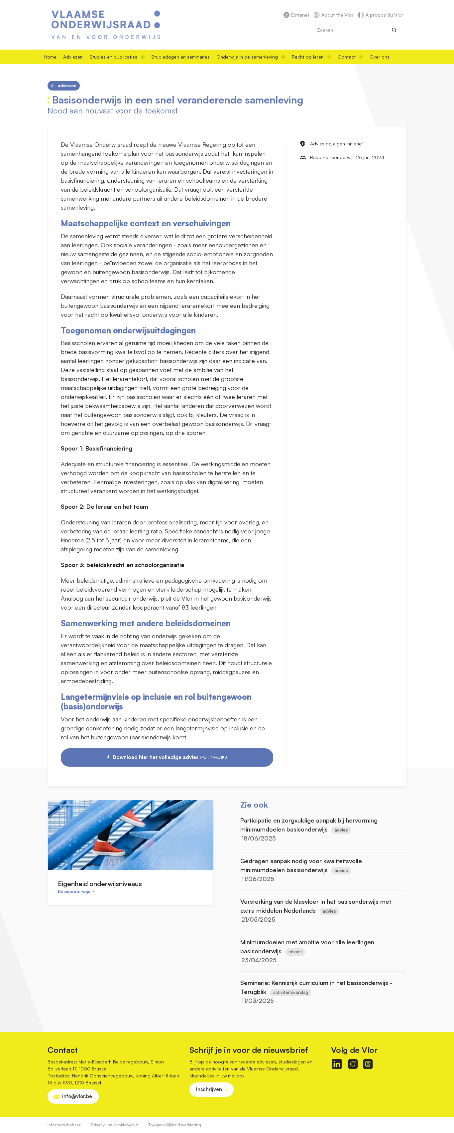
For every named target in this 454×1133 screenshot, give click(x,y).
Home (50, 57)
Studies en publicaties (113, 57)
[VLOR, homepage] (106, 25)
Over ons (380, 57)
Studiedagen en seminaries (180, 57)
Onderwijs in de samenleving (247, 57)
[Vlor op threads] (368, 1064)
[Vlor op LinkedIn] (337, 1064)
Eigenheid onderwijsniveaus (100, 883)
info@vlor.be (77, 1096)
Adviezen (73, 57)
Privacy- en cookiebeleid (114, 1124)
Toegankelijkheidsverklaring (174, 1124)
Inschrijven (209, 1089)
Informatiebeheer (64, 1124)
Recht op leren (308, 57)
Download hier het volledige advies (170, 757)
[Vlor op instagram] (353, 1064)
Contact (347, 57)
